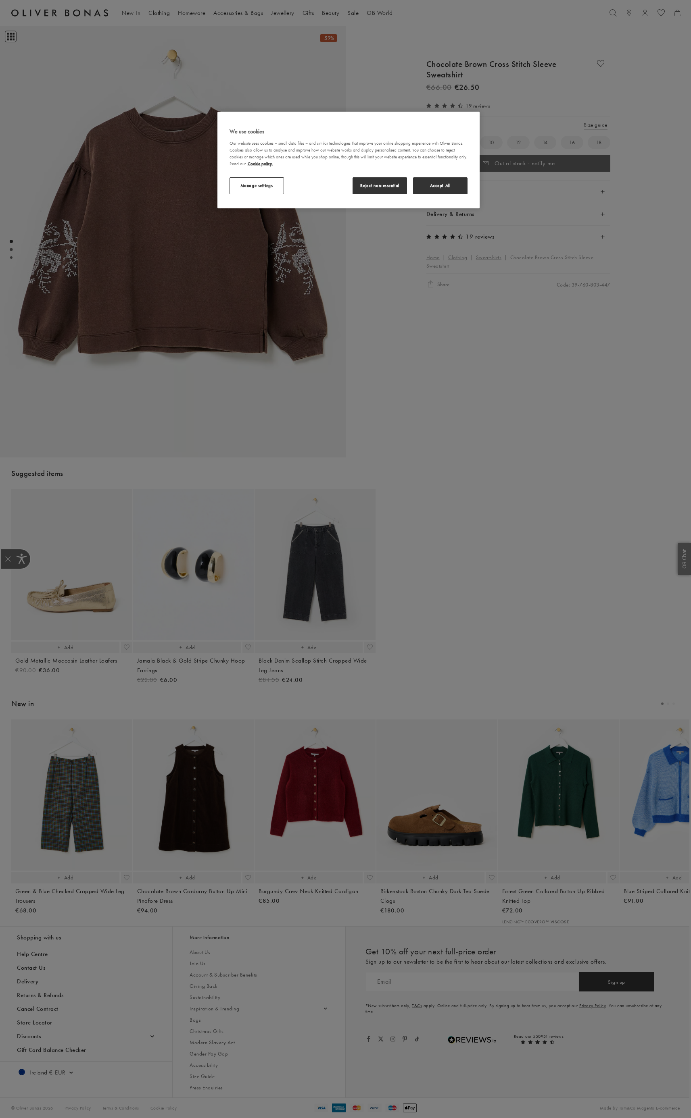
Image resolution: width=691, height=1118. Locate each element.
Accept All (440, 185)
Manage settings (256, 185)
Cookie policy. (260, 163)
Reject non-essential (379, 185)
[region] (348, 160)
